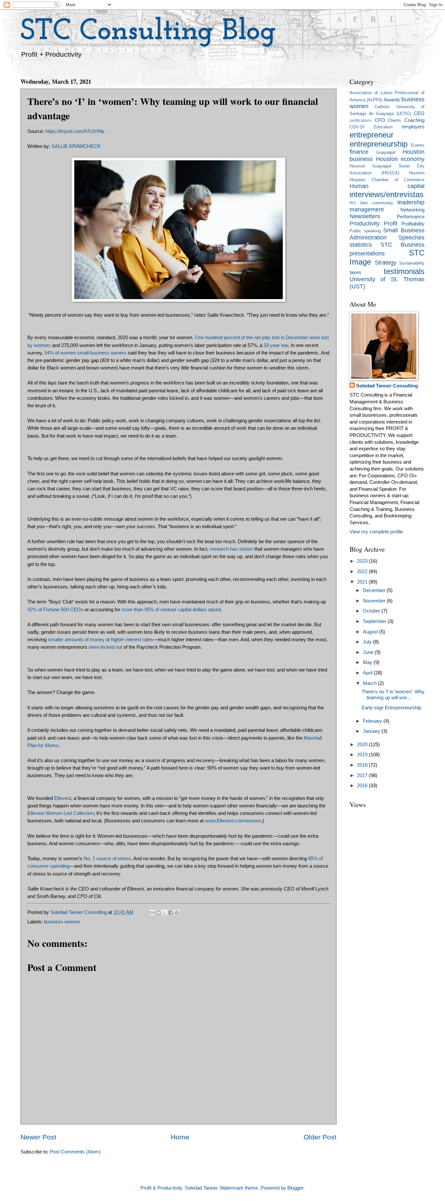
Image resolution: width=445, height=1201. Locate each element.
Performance (410, 216)
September (375, 621)
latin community (376, 202)
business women (62, 921)
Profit (390, 223)
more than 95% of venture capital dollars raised (171, 609)
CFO (380, 120)
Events (417, 145)
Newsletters (365, 216)
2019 (363, 754)
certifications (361, 120)
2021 (363, 582)
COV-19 (357, 126)
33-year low (276, 345)
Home (180, 1137)
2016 (363, 785)
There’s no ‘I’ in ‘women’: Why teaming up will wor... (393, 694)
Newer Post (38, 1137)
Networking (412, 209)
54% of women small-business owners (85, 352)
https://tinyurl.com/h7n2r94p (74, 131)
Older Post (320, 1137)
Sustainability (411, 263)
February (373, 721)
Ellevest (62, 798)
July (368, 641)
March (370, 683)
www (210, 820)
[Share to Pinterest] (177, 912)
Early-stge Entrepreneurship (391, 707)
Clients (394, 120)
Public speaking (365, 230)
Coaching (414, 120)
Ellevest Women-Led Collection (60, 813)
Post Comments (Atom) (75, 1151)
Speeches (411, 237)
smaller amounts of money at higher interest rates (100, 639)
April (368, 672)
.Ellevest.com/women (238, 820)
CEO (419, 113)
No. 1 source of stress (107, 858)
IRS (353, 203)
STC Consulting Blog (148, 32)
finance (359, 152)
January (372, 731)
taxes (355, 272)
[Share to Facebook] (170, 912)
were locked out (105, 647)
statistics (361, 244)
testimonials (404, 271)
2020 (363, 744)
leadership (410, 202)
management (367, 209)
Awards (392, 99)
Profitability (412, 223)
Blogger (295, 1188)
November (375, 600)
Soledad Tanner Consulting (387, 385)
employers (413, 126)
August (371, 631)
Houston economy (400, 159)
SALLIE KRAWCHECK (76, 146)
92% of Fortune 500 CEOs (55, 609)
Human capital (387, 186)
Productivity (365, 223)
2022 (363, 571)
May (368, 662)
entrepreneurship (379, 144)
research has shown (231, 549)
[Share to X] (164, 912)
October (372, 611)
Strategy (385, 262)
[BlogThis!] (158, 912)
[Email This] (152, 912)
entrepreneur (372, 135)
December (375, 590)
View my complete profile (376, 531)
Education (383, 126)
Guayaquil (385, 152)
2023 (363, 561)
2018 (363, 765)
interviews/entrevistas (386, 194)
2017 (363, 775)
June (369, 652)
